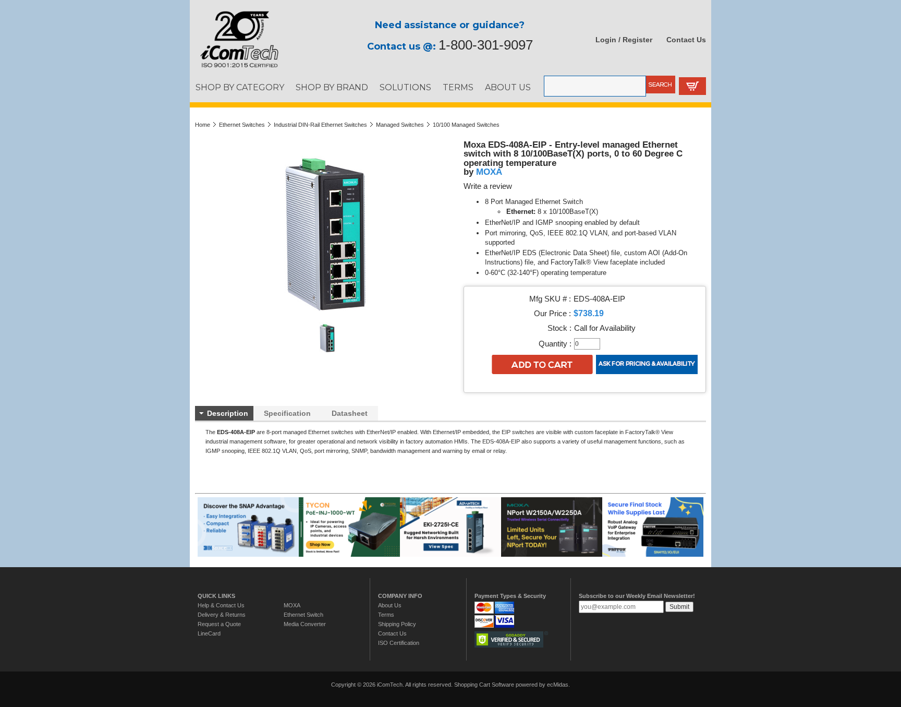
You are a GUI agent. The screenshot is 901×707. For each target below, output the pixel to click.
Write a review (488, 186)
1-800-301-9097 (486, 45)
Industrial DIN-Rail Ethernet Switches (320, 125)
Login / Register (623, 39)
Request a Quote (219, 624)
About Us (389, 605)
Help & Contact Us (221, 605)
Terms (386, 615)
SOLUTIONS (405, 87)
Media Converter (305, 624)
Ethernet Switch (303, 615)
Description (227, 413)
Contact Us (686, 39)
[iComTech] (234, 67)
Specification (287, 413)
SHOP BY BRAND (332, 87)
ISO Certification (398, 643)
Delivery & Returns (222, 615)
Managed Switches (400, 125)
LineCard (209, 633)
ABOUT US (508, 87)
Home (202, 125)
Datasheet (350, 413)
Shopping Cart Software (484, 684)
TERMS (458, 87)
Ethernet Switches (242, 125)
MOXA (489, 171)
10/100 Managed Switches (466, 125)
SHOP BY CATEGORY (240, 87)
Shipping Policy (397, 624)
